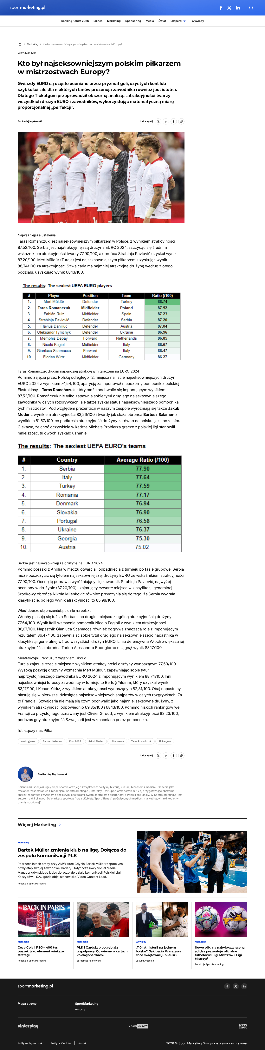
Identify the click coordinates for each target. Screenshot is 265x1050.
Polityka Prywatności (31, 1043)
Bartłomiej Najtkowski (30, 121)
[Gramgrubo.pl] (243, 1026)
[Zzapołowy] (138, 1026)
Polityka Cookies (60, 1043)
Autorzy (80, 1009)
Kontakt (82, 1043)
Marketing (32, 44)
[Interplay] (28, 1026)
